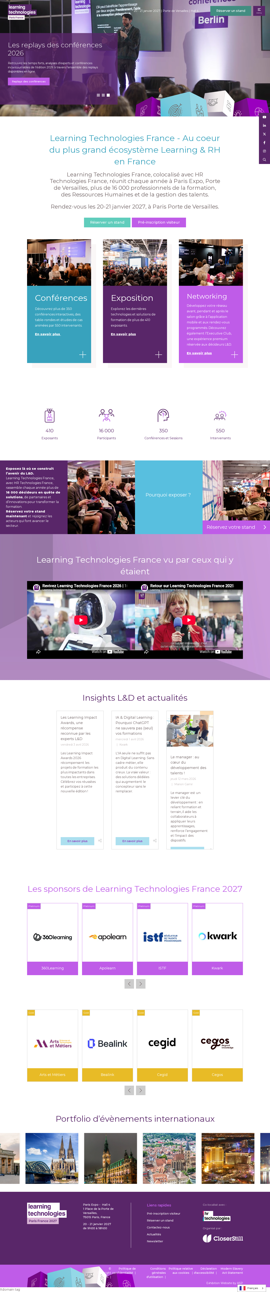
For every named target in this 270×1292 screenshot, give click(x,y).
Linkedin (264, 125)
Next (140, 984)
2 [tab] (103, 95)
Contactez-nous (158, 1227)
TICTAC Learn (162, 968)
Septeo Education (52, 968)
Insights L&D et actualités (134, 698)
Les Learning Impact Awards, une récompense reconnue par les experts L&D (79, 728)
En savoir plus (123, 334)
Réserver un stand (230, 11)
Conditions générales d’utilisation (156, 1273)
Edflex (52, 1075)
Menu (259, 13)
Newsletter (155, 1241)
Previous (129, 984)
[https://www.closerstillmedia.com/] (223, 1241)
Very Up (217, 968)
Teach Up (107, 968)
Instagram (264, 151)
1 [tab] (98, 95)
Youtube (264, 117)
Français (252, 1288)
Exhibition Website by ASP (224, 1283)
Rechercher (264, 159)
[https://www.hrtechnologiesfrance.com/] (216, 1220)
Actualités (154, 1234)
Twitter (264, 134)
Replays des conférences (29, 81)
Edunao (107, 1075)
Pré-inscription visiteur (159, 222)
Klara (162, 1075)
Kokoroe (217, 1075)
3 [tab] (108, 95)
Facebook (264, 142)
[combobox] (251, 1288)
